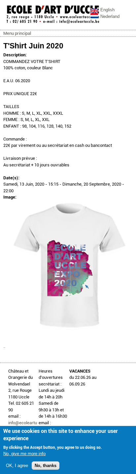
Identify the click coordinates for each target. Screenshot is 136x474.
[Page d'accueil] (52, 23)
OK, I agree (17, 465)
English (107, 9)
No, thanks (45, 465)
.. (4, 346)
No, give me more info (24, 453)
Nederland (109, 16)
